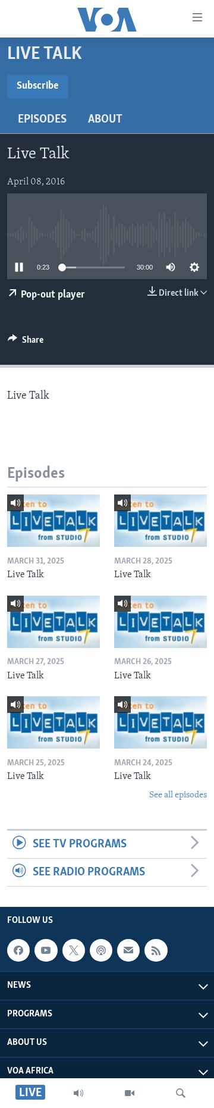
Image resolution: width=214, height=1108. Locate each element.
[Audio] (78, 1093)
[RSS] (155, 951)
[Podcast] (101, 951)
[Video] (129, 1093)
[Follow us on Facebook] (18, 951)
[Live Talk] (53, 520)
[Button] (25, 342)
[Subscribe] (128, 951)
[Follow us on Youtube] (45, 951)
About (105, 120)
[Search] (181, 1093)
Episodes (42, 120)
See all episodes (178, 795)
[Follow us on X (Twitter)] (73, 951)
